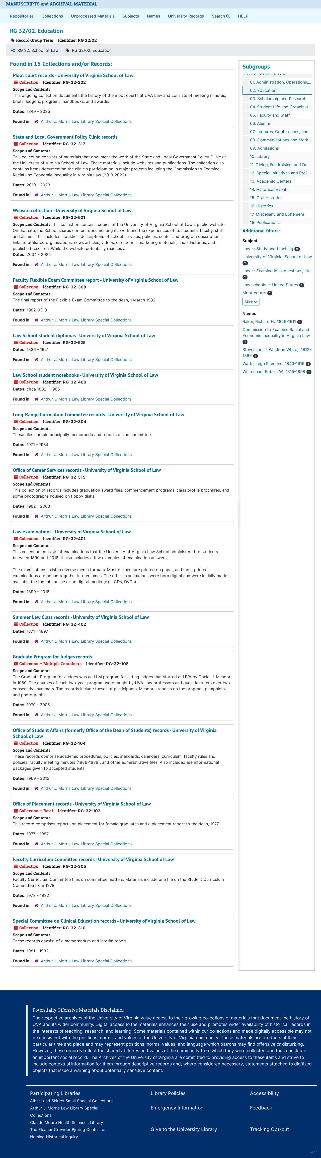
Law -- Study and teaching (270, 248)
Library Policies (168, 1093)
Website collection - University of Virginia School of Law (72, 210)
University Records (186, 16)
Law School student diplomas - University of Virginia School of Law (84, 335)
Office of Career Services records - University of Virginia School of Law (87, 470)
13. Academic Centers (270, 181)
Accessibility (264, 1093)
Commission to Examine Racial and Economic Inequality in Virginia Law (276, 335)
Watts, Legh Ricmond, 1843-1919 (276, 363)
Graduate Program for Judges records (52, 656)
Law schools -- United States (272, 284)
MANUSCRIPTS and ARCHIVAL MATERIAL (52, 4)
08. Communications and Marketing (284, 139)
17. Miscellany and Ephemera (277, 214)
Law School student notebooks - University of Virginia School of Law (85, 375)
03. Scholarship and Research (278, 98)
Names (153, 16)
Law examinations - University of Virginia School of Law (72, 531)
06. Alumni (260, 123)
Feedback (261, 1108)
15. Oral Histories (266, 197)
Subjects (131, 16)
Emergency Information (177, 1108)
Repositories (22, 16)
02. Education (263, 90)
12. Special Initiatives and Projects (282, 172)
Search (222, 16)
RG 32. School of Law (38, 50)
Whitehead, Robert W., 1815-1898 (276, 371)
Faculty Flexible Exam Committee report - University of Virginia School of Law (95, 280)
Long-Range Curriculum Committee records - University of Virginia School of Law (98, 414)
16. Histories (261, 205)
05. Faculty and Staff (270, 115)
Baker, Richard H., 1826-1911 (271, 321)
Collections (52, 16)
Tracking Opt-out (269, 1129)
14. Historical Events (269, 189)
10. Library (260, 156)
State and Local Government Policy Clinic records (65, 137)
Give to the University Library (184, 1129)
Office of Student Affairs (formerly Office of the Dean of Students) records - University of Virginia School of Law (115, 733)
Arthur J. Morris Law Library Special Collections (86, 121)
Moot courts (257, 292)
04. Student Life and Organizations (283, 106)
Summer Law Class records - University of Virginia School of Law (81, 617)
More (249, 301)
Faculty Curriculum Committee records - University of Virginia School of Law (93, 859)
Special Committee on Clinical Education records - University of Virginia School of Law (104, 921)
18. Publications (265, 222)
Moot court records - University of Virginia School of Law (73, 75)
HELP (243, 16)
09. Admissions (264, 148)
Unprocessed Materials (93, 16)
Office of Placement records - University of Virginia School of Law (82, 804)
